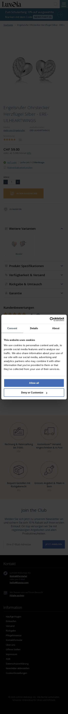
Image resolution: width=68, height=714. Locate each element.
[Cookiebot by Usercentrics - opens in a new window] (49, 319)
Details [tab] (34, 328)
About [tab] (55, 328)
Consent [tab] (12, 328)
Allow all (34, 383)
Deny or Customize (32, 392)
